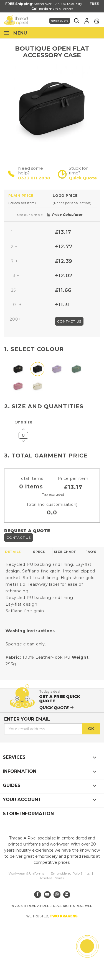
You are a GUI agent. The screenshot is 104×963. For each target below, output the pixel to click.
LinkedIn (66, 894)
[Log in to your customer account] (86, 20)
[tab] (30, 199)
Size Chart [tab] (65, 552)
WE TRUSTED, (52, 916)
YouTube (47, 894)
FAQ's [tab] (91, 552)
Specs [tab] (39, 552)
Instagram (57, 894)
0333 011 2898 (34, 177)
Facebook (37, 894)
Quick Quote (59, 20)
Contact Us (69, 321)
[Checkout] (96, 20)
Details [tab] (13, 552)
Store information (28, 813)
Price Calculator (67, 215)
